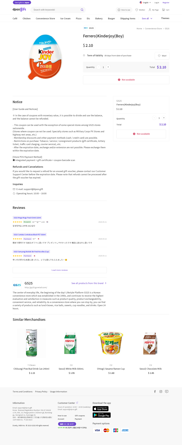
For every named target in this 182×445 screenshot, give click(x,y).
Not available (128, 80)
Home (139, 28)
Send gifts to (22, 2)
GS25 (167, 28)
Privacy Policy (41, 391)
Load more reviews (60, 270)
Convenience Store (153, 28)
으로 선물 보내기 (67, 424)
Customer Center (66, 402)
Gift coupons (80, 415)
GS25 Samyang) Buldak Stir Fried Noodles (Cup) (31, 251)
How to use (62, 415)
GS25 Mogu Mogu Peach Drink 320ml (27, 217)
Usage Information (58, 391)
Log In (157, 2)
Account (61, 419)
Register (166, 2)
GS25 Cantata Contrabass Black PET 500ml (30, 234)
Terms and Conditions (23, 391)
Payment (78, 419)
